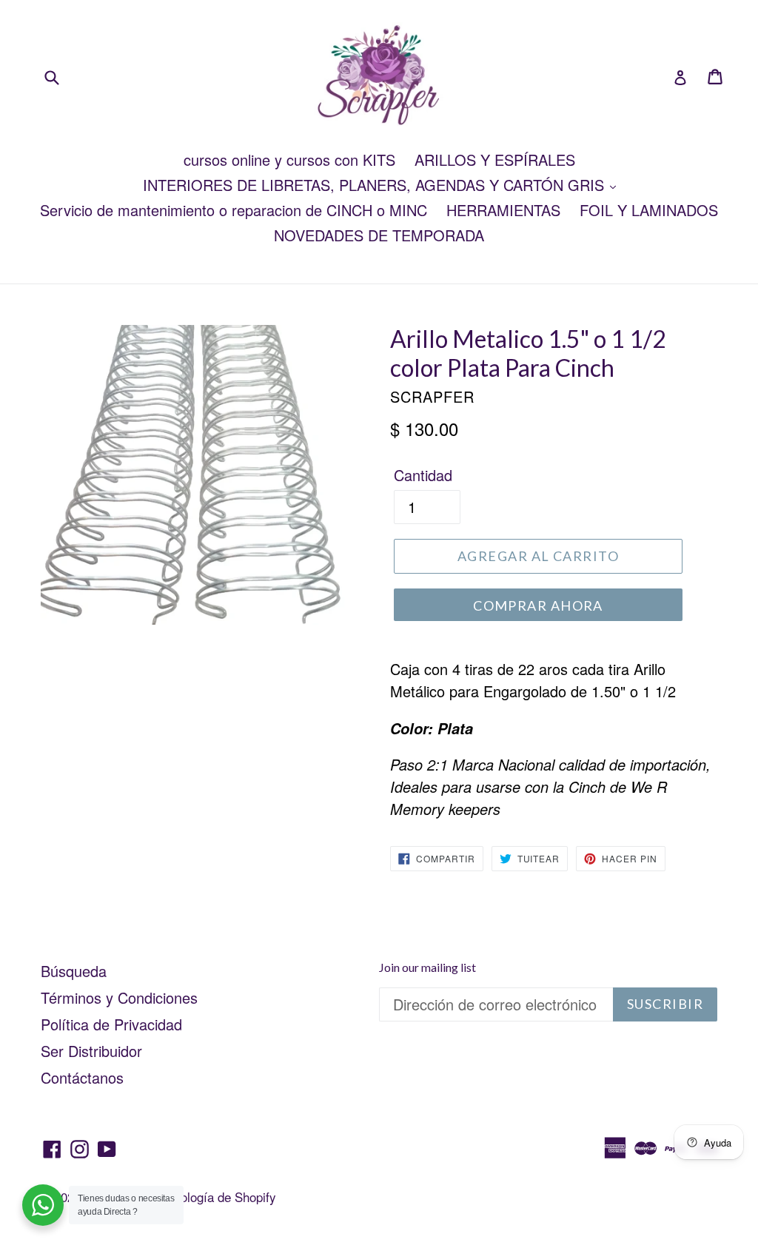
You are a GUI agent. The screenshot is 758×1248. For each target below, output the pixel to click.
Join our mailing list (427, 967)
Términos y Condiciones (119, 997)
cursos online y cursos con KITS (289, 159)
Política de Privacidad (111, 1024)
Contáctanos (82, 1077)
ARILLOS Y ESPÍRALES (495, 159)
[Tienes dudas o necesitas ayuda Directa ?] (43, 1205)
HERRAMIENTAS (503, 210)
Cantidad (423, 475)
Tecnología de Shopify (215, 1196)
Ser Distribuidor (91, 1050)
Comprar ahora (538, 605)
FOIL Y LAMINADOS (649, 210)
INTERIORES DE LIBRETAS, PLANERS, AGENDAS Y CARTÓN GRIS (375, 184)
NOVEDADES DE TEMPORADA (379, 235)
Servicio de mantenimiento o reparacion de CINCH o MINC (233, 210)
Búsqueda (74, 971)
